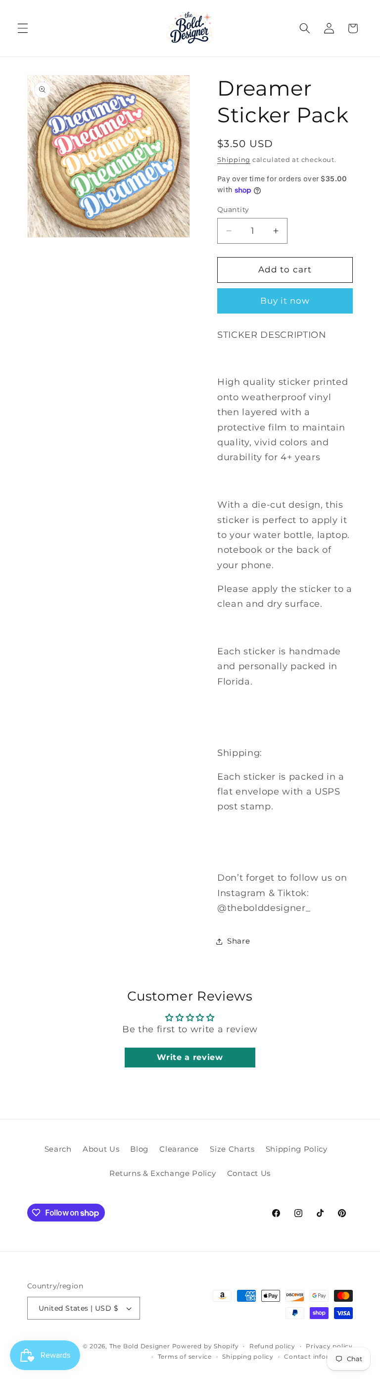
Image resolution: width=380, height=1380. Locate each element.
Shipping (233, 159)
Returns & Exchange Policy (162, 1173)
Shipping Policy (297, 1149)
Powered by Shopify (205, 1346)
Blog (139, 1149)
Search (58, 1149)
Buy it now (285, 301)
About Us (101, 1149)
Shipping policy (248, 1356)
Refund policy (272, 1346)
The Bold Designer (139, 1346)
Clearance (179, 1149)
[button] (23, 28)
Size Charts (232, 1149)
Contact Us (249, 1173)
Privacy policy (329, 1346)
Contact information (318, 1356)
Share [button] (238, 941)
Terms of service (185, 1356)
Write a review (190, 1057)
